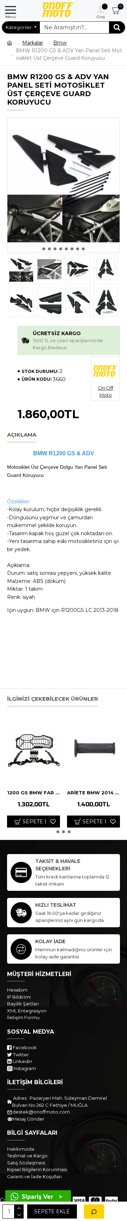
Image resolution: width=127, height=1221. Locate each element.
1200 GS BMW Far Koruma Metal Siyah (33, 792)
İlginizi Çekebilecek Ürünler (52, 699)
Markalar (32, 43)
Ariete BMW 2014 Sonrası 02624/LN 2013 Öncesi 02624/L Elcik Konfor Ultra (93, 792)
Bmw (60, 43)
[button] (43, 248)
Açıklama (21, 435)
